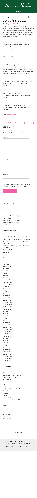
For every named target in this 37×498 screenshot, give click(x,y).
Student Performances (21, 441)
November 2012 (8, 302)
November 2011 (8, 329)
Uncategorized (12, 114)
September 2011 (8, 334)
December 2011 (8, 327)
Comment (6, 137)
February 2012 (7, 322)
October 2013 (7, 284)
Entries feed (7, 414)
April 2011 (6, 345)
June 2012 (6, 313)
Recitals (5, 393)
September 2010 (8, 361)
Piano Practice (7, 391)
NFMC (5, 386)
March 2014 (7, 277)
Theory (5, 395)
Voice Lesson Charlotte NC (11, 400)
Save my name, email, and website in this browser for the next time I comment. (17, 185)
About (20, 444)
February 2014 (7, 280)
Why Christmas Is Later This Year (18, 237)
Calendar (27, 444)
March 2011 (7, 347)
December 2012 (8, 300)
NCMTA (5, 384)
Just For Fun (7, 379)
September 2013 (8, 286)
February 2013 (7, 295)
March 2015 (7, 264)
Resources (20, 446)
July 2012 (6, 311)
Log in (5, 412)
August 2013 (7, 289)
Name (5, 160)
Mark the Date (7, 218)
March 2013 (7, 293)
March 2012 (7, 320)
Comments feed (8, 416)
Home (10, 441)
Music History (10, 446)
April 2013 (6, 291)
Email (5, 167)
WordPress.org (7, 418)
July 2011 (6, 338)
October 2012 (7, 304)
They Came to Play (28, 123)
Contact (27, 446)
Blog (18, 448)
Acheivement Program (10, 373)
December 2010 (8, 354)
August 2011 (7, 336)
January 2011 (7, 352)
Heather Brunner (23, 24)
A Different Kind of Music (11, 222)
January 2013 (7, 298)
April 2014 (6, 275)
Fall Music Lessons (9, 225)
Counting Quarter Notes (22, 239)
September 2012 (8, 307)
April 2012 (6, 318)
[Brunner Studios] (18, 4)
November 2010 (8, 356)
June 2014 (6, 271)
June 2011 (6, 340)
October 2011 (7, 331)
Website (5, 175)
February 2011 (7, 349)
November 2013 (8, 282)
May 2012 (6, 316)
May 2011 (6, 343)
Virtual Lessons (11, 444)
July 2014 (6, 268)
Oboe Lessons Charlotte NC (12, 388)
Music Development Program (12, 382)
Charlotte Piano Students (11, 377)
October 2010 (7, 358)
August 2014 (7, 266)
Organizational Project (10, 123)
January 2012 (7, 325)
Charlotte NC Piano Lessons (12, 375)
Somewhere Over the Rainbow (12, 220)
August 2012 (7, 309)
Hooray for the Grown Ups (11, 216)
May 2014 (6, 273)
